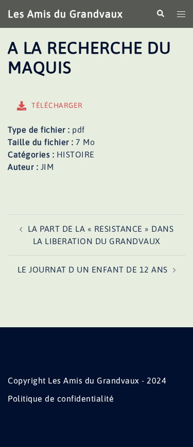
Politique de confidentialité (61, 398)
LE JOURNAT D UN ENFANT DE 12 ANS (92, 269)
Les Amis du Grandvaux (65, 14)
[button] (160, 14)
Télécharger (57, 105)
